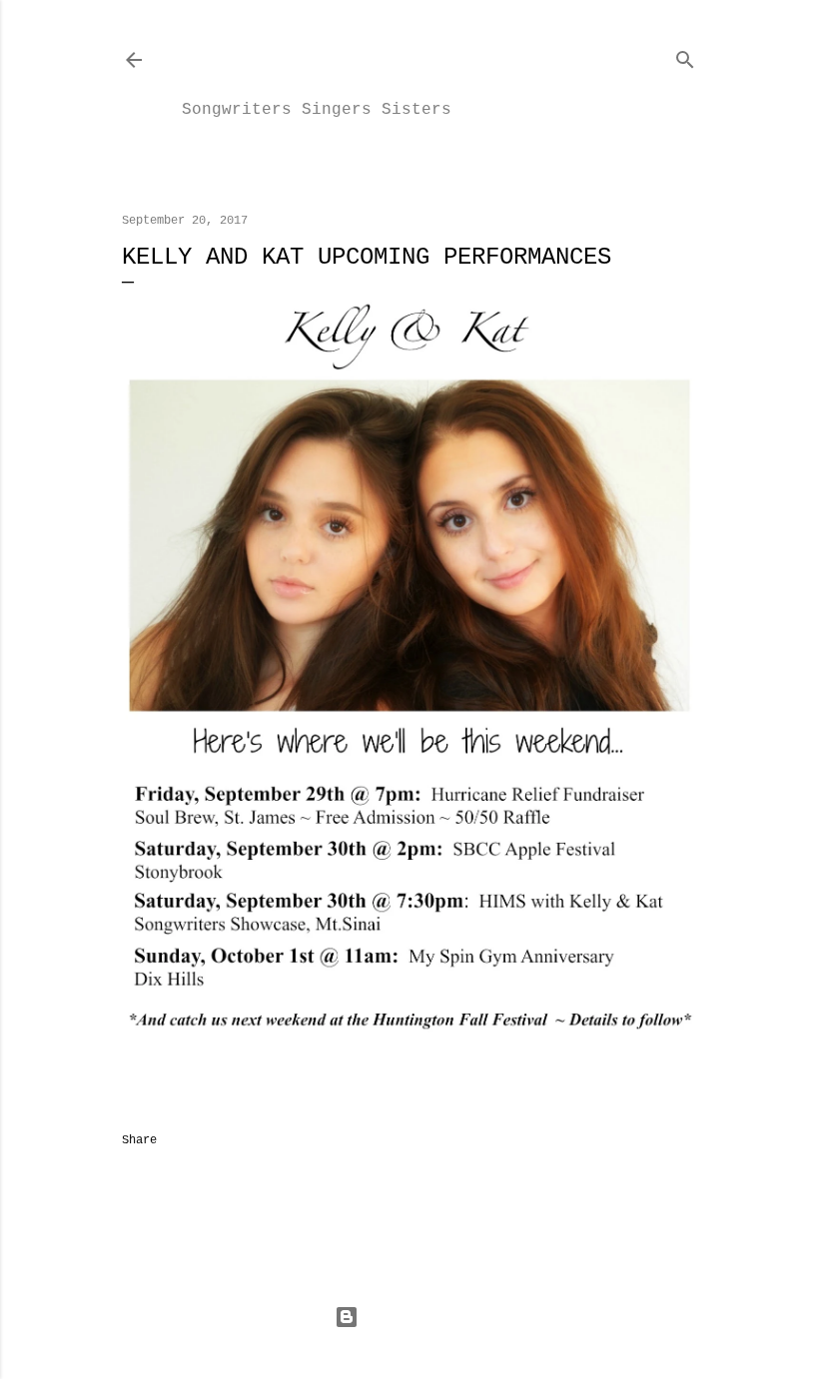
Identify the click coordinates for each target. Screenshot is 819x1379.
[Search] (685, 56)
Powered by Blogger (425, 1316)
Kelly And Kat (343, 58)
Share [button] (139, 1140)
